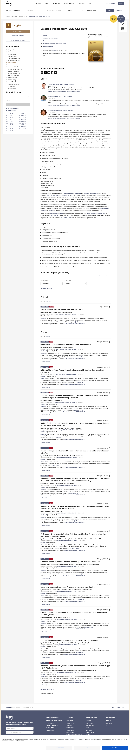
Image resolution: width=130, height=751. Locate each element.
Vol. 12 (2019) (9, 126)
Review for (18, 35)
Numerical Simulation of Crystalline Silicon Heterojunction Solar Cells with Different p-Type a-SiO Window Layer (75, 667)
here (96, 38)
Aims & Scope (11, 52)
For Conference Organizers (74, 735)
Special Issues (23, 16)
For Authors (69, 721)
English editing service (65, 218)
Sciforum (88, 721)
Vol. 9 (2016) (22, 114)
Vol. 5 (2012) (22, 121)
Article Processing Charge (15, 69)
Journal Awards (12, 82)
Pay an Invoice (50, 723)
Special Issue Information (50, 38)
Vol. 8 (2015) (22, 115)
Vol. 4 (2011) (22, 123)
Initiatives (81, 3)
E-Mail (66, 84)
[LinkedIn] (48, 73)
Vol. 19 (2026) (9, 114)
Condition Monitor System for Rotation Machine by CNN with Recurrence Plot (70, 562)
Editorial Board (12, 54)
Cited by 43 (44, 568)
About (90, 3)
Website (71, 84)
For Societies (70, 732)
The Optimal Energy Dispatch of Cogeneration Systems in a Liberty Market (69, 640)
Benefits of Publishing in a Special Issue (54, 44)
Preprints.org (90, 725)
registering (78, 193)
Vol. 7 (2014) (22, 117)
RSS (113, 707)
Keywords (46, 41)
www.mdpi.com (68, 193)
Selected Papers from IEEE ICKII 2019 (39, 16)
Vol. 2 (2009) (22, 126)
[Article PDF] (109, 307)
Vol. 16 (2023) (9, 119)
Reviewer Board (12, 56)
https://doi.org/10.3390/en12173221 (67, 566)
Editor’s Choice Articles (14, 73)
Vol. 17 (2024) (9, 117)
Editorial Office (12, 88)
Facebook (109, 723)
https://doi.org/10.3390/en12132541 (67, 672)
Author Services (69, 3)
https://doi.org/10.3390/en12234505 (67, 485)
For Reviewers (70, 723)
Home (12, 50)
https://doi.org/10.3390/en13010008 (64, 430)
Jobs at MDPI (50, 730)
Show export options (47, 288)
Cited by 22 (44, 515)
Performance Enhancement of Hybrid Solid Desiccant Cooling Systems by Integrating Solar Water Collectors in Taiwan (73, 535)
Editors (45, 35)
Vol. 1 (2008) (22, 128)
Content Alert (120, 707)
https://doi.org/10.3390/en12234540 (67, 457)
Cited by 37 (44, 432)
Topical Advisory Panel (14, 58)
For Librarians (70, 728)
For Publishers (70, 730)
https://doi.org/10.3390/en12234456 (67, 513)
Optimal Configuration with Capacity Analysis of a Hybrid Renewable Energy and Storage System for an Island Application (75, 424)
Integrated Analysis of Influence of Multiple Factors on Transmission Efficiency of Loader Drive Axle (75, 452)
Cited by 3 (43, 459)
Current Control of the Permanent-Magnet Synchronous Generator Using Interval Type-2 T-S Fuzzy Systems (75, 614)
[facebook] (52, 73)
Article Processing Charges (54, 721)
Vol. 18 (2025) (9, 115)
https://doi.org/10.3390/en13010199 (66, 374)
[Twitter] (45, 73)
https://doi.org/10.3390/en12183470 (67, 541)
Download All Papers (105, 276)
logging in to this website (91, 193)
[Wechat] (55, 73)
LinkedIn (108, 721)
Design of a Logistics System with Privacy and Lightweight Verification (68, 587)
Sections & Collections (14, 67)
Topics (47, 3)
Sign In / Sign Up (110, 3)
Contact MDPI (50, 728)
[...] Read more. (79, 322)
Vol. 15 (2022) (9, 121)
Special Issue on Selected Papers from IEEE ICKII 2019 (61, 309)
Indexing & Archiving (13, 71)
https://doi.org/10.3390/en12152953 (67, 619)
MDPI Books (89, 723)
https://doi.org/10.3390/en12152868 (67, 645)
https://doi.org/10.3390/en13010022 (65, 402)
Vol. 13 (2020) (9, 125)
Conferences (11, 86)
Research (48, 301)
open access (54, 216)
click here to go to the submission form (58, 196)
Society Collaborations (14, 84)
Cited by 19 (44, 487)
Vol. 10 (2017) (9, 130)
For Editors (69, 725)
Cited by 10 (44, 593)
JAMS (88, 735)
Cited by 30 (44, 351)
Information (56, 3)
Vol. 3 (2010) (22, 125)
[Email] (42, 73)
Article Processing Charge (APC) (96, 214)
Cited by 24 (44, 542)
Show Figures (45, 361)
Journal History (12, 80)
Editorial (48, 336)
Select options (11, 728)
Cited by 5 (43, 376)
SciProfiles (89, 730)
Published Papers (48, 46)
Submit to (18, 31)
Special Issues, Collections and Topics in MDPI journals (64, 91)
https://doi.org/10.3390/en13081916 (66, 314)
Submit (121, 4)
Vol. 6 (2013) (22, 119)
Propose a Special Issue (18, 40)
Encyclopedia (90, 732)
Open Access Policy (52, 725)
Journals (38, 3)
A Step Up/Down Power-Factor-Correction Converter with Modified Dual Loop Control (73, 370)
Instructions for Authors (14, 60)
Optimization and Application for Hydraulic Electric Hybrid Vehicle (66, 344)
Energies (14, 16)
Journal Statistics (12, 77)
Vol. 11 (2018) (9, 128)
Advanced (119, 10)
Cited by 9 (43, 621)
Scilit (87, 728)
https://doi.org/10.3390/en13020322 (66, 349)
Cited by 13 (44, 404)
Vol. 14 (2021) (9, 123)
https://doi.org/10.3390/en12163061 (67, 591)
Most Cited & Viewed (13, 75)
